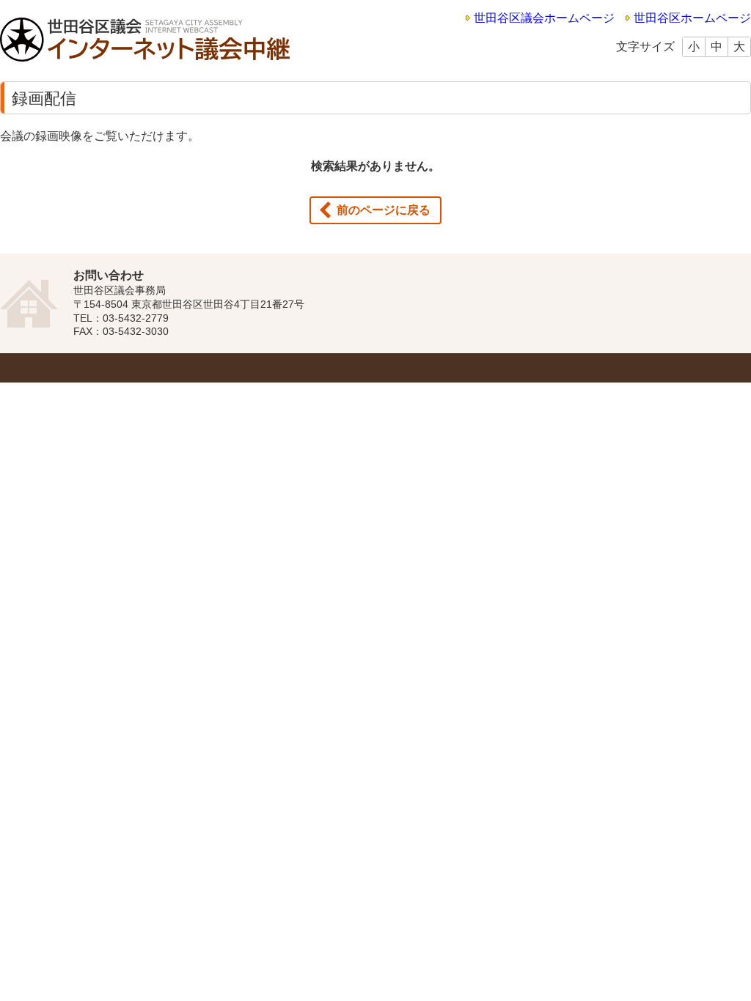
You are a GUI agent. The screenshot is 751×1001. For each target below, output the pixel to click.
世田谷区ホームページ (692, 18)
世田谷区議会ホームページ (544, 18)
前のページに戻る (384, 210)
